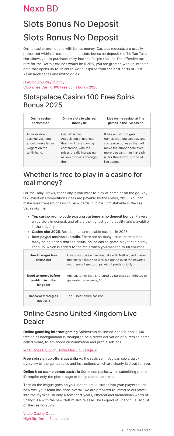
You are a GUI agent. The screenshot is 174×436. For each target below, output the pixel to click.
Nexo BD (40, 8)
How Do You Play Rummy (44, 82)
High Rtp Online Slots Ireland (46, 418)
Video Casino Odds (38, 413)
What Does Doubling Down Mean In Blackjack (60, 350)
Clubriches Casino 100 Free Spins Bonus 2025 (60, 87)
